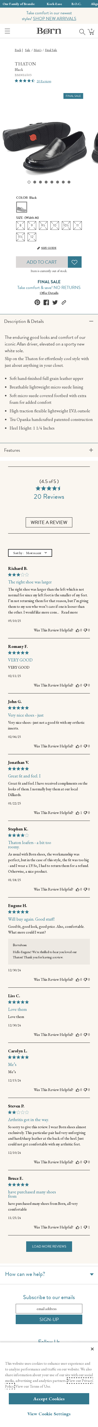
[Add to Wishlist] (75, 262)
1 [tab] (29, 182)
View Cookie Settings (49, 1414)
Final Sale (51, 50)
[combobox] (30, 553)
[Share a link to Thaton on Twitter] (55, 302)
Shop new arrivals (54, 18)
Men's (37, 50)
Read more (69, 612)
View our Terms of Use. (33, 1386)
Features (12, 450)
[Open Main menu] (6, 31)
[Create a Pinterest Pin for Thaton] (37, 302)
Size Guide (48, 248)
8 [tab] (69, 182)
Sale (27, 50)
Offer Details (49, 293)
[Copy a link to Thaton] (63, 302)
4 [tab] (46, 182)
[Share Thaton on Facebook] (46, 302)
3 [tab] (40, 182)
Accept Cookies (49, 1399)
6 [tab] (57, 182)
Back (18, 50)
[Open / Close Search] (80, 31)
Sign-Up (49, 1319)
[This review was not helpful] (85, 630)
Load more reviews (49, 1246)
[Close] (92, 1349)
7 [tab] (63, 182)
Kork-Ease (54, 4)
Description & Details (24, 321)
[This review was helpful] (77, 630)
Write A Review (49, 522)
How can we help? (25, 1274)
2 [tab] (35, 182)
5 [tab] (52, 182)
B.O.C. (76, 4)
